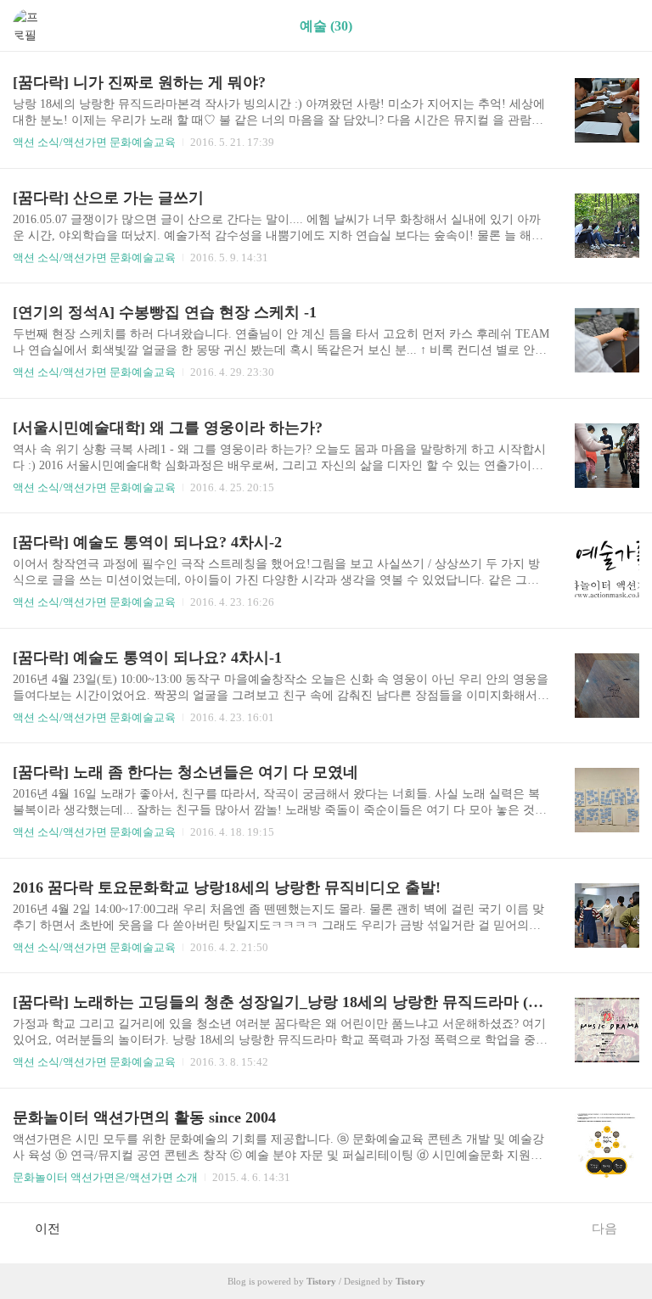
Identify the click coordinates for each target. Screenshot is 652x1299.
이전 (47, 1228)
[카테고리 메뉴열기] (622, 26)
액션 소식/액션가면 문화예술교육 (94, 142)
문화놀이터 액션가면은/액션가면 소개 (105, 1177)
